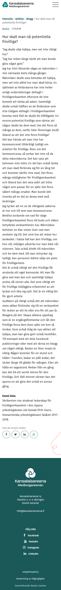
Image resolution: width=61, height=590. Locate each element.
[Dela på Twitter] (16, 434)
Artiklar (19, 18)
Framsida (7, 18)
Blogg (29, 18)
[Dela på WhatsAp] (34, 434)
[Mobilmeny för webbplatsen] (55, 4)
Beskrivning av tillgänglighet (30, 578)
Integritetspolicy (30, 572)
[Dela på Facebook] (6, 434)
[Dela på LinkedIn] (25, 434)
